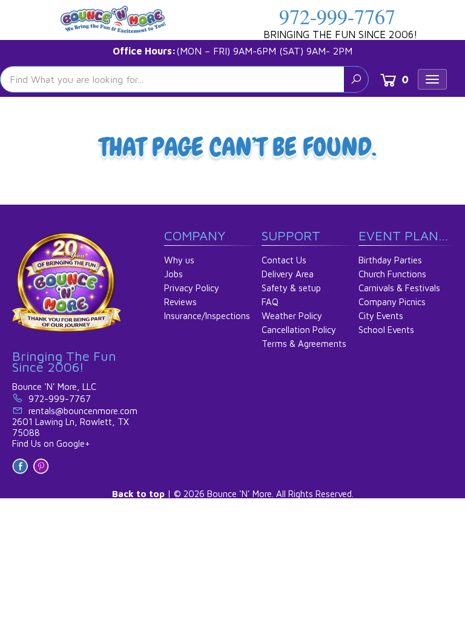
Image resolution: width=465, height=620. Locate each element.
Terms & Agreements (304, 343)
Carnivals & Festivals (399, 288)
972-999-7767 (337, 16)
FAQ (270, 302)
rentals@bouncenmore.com (82, 411)
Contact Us (284, 260)
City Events (380, 316)
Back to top (138, 494)
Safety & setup (291, 288)
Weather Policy (292, 316)
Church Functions (392, 274)
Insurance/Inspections (207, 316)
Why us (179, 260)
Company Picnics (392, 302)
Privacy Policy (191, 288)
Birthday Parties (390, 260)
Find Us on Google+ (51, 443)
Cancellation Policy (299, 330)
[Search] (356, 79)
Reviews (180, 302)
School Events (386, 330)
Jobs (173, 274)
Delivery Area (288, 274)
